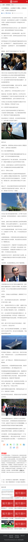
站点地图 (17, 537)
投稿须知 (17, 535)
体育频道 (8, 4)
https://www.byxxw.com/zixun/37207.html (15, 472)
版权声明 (11, 535)
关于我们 (5, 535)
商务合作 (23, 535)
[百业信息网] (0, 5)
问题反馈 (11, 537)
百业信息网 (20, 539)
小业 (4, 13)
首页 (4, 4)
